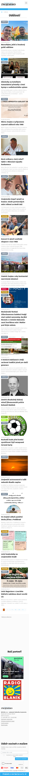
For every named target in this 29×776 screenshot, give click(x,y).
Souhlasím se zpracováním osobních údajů (14, 755)
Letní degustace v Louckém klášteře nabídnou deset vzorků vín (14, 594)
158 (15, 609)
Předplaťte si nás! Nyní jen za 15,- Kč (14, 774)
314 (23, 609)
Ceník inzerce (4, 723)
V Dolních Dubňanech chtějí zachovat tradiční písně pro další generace (14, 362)
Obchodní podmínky (6, 719)
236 (19, 609)
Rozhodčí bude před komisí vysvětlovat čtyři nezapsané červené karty (12, 442)
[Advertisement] (14, 632)
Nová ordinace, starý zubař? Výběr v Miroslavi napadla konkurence (12, 162)
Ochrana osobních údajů (7, 721)
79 (12, 609)
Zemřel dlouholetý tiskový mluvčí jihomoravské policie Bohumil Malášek (12, 402)
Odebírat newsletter (21, 758)
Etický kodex (4, 725)
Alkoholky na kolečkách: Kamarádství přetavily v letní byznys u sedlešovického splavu (14, 84)
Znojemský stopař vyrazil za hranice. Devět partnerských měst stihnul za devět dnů (12, 201)
